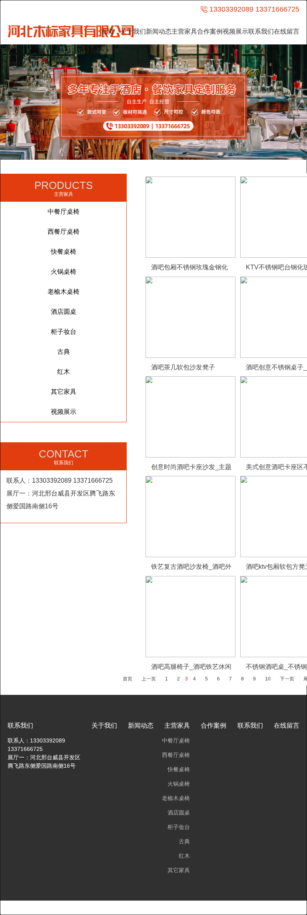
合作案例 (210, 31)
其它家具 (63, 391)
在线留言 (286, 31)
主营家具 (184, 31)
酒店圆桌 (63, 311)
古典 (63, 351)
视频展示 (235, 31)
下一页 (287, 679)
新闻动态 (158, 31)
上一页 (149, 679)
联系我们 (261, 31)
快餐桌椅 (63, 251)
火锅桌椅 (63, 271)
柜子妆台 (63, 331)
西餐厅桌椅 (64, 231)
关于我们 (133, 31)
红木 (63, 371)
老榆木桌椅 (64, 291)
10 (268, 679)
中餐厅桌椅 (64, 211)
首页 (107, 31)
